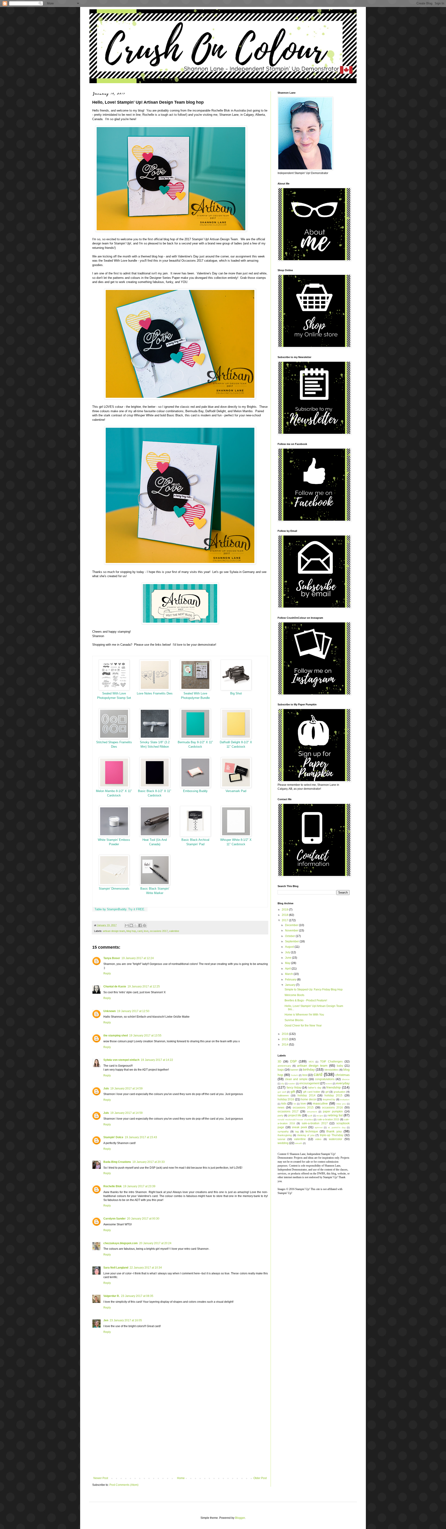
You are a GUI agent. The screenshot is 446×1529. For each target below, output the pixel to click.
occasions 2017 (159, 931)
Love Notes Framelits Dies (155, 693)
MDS (311, 1061)
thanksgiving (285, 1135)
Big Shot (236, 693)
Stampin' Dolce (113, 1137)
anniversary (284, 1065)
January (290, 984)
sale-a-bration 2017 (315, 1123)
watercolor (335, 1139)
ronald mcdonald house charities (295, 1119)
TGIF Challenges (331, 1061)
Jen (105, 1320)
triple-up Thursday (331, 1135)
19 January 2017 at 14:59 (126, 1088)
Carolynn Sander (114, 1218)
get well (282, 1092)
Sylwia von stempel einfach (121, 1060)
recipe (320, 1115)
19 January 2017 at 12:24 (137, 958)
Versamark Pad (236, 791)
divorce (346, 1079)
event (329, 1083)
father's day (314, 1087)
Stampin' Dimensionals (114, 888)
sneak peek (299, 1127)
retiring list (335, 1115)
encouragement (309, 1083)
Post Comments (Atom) (123, 1484)
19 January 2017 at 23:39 (139, 1186)
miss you (341, 1103)
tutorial (281, 1139)
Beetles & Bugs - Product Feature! (306, 1000)
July (288, 952)
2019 (285, 909)
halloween (283, 1095)
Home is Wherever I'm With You (304, 1014)
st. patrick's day (337, 1127)
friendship (333, 1087)
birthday (309, 1069)
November (292, 930)
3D (279, 1061)
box (304, 1075)
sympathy (283, 1131)
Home (181, 1478)
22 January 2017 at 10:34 (146, 1267)
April (288, 968)
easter (291, 1083)
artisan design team (114, 931)
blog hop (131, 931)
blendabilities (332, 1069)
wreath (298, 1143)
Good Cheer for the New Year (303, 1025)
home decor (308, 1099)
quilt (310, 1115)
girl (327, 1091)
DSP (293, 1061)
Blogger (240, 1517)
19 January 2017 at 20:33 (148, 1162)
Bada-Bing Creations (117, 1162)
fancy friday (294, 1087)
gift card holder (311, 1091)
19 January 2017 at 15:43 (141, 1137)
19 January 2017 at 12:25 (144, 986)
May (288, 963)
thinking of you (306, 1135)
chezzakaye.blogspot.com (120, 1243)
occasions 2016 (332, 1107)
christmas (342, 1075)
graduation (339, 1091)
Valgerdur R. (111, 1296)
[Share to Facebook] (140, 925)
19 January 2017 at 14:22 (157, 1060)
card (139, 931)
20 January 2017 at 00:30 (143, 1218)
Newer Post (100, 1478)
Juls (106, 1088)
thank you (334, 1131)
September (292, 941)
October (290, 936)
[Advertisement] (180, 1438)
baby (340, 1065)
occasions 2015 (303, 1107)
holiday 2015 (333, 1095)
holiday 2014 (306, 1095)
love (146, 931)
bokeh (294, 1075)
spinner (319, 1127)
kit (295, 1103)
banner (294, 1069)
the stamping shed (115, 1035)
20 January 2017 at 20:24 (155, 1243)
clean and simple (296, 1079)
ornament (312, 1111)
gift (293, 1091)
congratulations (324, 1079)
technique (311, 1131)
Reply (107, 973)
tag (297, 1131)
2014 (285, 1044)
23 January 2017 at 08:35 (137, 1296)
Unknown (109, 1011)
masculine (320, 1103)
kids (283, 1103)
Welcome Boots (294, 995)
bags (281, 1069)
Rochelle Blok (112, 1186)
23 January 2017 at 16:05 (126, 1320)
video (318, 1139)
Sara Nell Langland (115, 1267)
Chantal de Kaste (114, 986)
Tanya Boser (111, 958)
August (290, 946)
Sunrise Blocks (294, 1020)
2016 (285, 1034)
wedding (283, 1143)
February (291, 979)
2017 (285, 920)
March (289, 974)
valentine (174, 931)
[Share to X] (135, 925)
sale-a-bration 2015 (328, 1119)
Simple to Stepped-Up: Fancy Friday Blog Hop (314, 989)
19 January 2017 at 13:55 (145, 1035)
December (292, 925)
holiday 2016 (286, 1099)
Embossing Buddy (195, 791)
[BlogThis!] (131, 925)
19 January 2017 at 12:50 (133, 1011)
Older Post (260, 1478)
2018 (285, 915)
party (280, 1115)
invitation (345, 1099)
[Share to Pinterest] (144, 925)
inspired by (329, 1099)
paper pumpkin (333, 1111)
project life (294, 1115)
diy (282, 1083)
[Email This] (127, 925)
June (288, 957)
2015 (285, 1039)
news (281, 1107)
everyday (343, 1083)
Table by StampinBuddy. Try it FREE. (120, 909)
